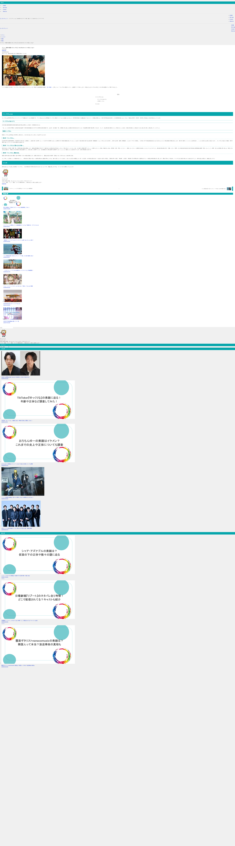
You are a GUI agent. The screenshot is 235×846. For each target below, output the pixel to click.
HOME (4, 5)
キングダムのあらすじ (102, 99)
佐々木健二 (49, 87)
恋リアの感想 (6, 800)
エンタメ (5, 784)
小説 (4, 798)
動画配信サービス (7, 796)
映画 (5, 50)
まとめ (97, 103)
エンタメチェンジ (4, 18)
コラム (4, 786)
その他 (4, 778)
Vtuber (4, 774)
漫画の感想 (5, 809)
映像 (3, 50)
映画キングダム (101, 101)
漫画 (4, 807)
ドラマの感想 (6, 792)
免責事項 (3, 820)
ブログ (4, 794)
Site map (5, 7)
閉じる (1, 831)
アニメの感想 (6, 782)
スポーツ (5, 788)
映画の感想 (5, 805)
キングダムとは (99, 96)
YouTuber (5, 776)
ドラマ (4, 790)
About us (5, 11)
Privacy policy (4, 822)
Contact (4, 9)
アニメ (4, 780)
